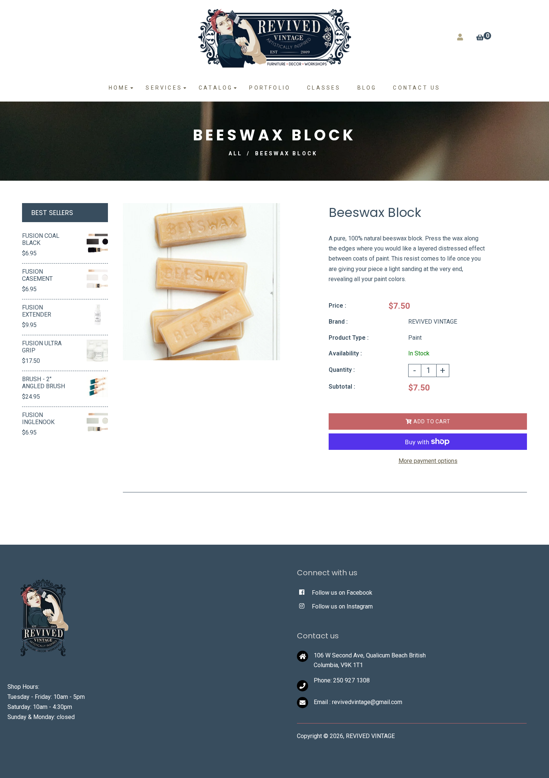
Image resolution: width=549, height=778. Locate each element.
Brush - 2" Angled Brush (43, 383)
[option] (201, 281)
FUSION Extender (36, 311)
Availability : (345, 353)
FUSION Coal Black (40, 239)
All (236, 153)
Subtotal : (342, 386)
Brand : (338, 321)
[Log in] (460, 37)
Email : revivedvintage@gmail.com (358, 702)
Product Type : (349, 337)
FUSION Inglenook (38, 418)
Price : (337, 305)
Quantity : (342, 369)
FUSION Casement (37, 275)
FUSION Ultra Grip (42, 347)
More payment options (428, 460)
